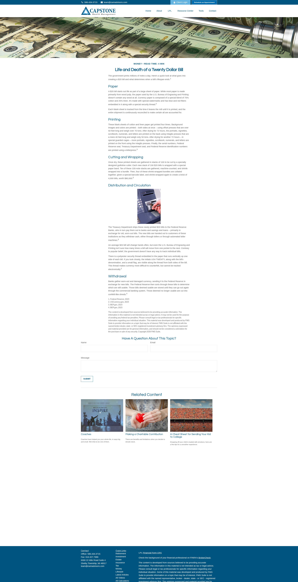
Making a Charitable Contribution (144, 434)
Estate (119, 559)
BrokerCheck (204, 558)
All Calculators (122, 581)
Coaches (86, 434)
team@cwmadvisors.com (115, 2)
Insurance (120, 562)
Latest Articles (122, 575)
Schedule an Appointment (204, 2)
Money (119, 569)
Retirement (121, 553)
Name (83, 342)
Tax (117, 566)
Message (85, 358)
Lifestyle (119, 572)
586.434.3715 (94, 554)
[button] (148, 11)
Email (152, 342)
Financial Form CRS (152, 553)
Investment (121, 556)
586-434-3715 (90, 2)
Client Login (181, 2)
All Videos (120, 578)
